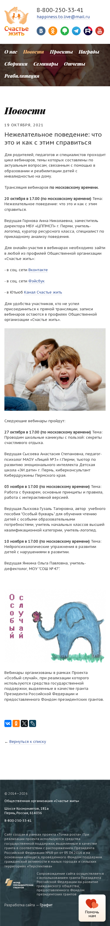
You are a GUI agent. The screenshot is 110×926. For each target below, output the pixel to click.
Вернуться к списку (27, 741)
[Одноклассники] (16, 723)
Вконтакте (38, 269)
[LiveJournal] (32, 723)
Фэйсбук (36, 281)
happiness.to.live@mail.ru (63, 16)
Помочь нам (92, 914)
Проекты (61, 52)
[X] (24, 723)
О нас (10, 52)
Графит (46, 905)
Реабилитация (21, 76)
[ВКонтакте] (7, 723)
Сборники (16, 64)
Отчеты (74, 64)
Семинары (45, 64)
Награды (89, 52)
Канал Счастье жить (43, 292)
